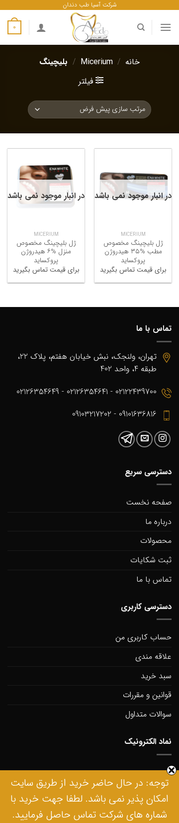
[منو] (166, 27)
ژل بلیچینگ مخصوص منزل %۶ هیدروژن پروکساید (46, 252)
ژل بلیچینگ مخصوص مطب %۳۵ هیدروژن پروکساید (133, 252)
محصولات (156, 540)
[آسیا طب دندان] (89, 27)
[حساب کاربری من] (41, 27)
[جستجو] (140, 27)
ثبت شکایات (151, 560)
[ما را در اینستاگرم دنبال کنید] (162, 439)
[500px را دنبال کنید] (126, 439)
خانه (132, 62)
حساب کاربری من (143, 637)
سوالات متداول (148, 714)
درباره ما (158, 521)
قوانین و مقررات (147, 695)
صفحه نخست (149, 502)
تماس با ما (154, 579)
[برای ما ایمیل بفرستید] (144, 439)
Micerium (97, 62)
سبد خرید (156, 676)
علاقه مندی (153, 656)
